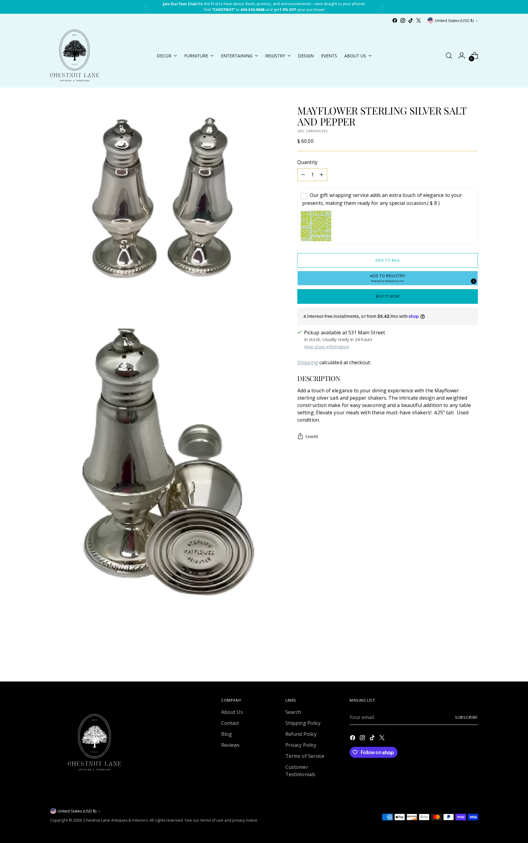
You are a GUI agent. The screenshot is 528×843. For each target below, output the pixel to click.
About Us (232, 712)
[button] (387, 278)
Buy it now (387, 296)
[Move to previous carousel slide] (458, 661)
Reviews (230, 745)
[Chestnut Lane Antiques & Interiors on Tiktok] (410, 20)
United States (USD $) (454, 20)
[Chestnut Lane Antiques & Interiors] (74, 56)
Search (293, 712)
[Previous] (146, 7)
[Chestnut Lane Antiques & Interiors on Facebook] (395, 20)
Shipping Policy (303, 723)
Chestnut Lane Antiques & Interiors (115, 820)
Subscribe (466, 717)
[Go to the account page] (462, 55)
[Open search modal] (449, 55)
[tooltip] (473, 281)
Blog (226, 734)
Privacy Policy (300, 745)
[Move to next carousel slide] (473, 660)
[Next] (381, 7)
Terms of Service (304, 756)
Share (311, 436)
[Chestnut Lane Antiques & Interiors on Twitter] (418, 20)
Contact (230, 723)
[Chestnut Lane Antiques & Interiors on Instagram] (402, 20)
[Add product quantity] (321, 175)
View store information (326, 347)
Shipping (307, 362)
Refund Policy (301, 734)
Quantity (307, 162)
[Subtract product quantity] (303, 175)
